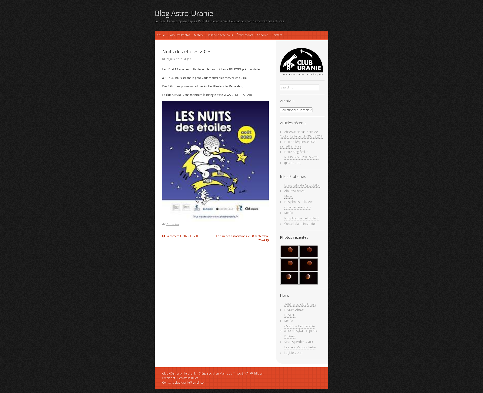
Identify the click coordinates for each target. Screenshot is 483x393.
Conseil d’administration (300, 224)
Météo (288, 213)
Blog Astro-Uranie (184, 13)
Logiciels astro (293, 353)
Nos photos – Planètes (299, 202)
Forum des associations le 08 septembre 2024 (242, 238)
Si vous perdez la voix (298, 342)
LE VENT (289, 315)
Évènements (245, 35)
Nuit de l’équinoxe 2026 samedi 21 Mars (298, 144)
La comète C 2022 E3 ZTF (182, 236)
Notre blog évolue (296, 152)
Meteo (288, 196)
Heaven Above (294, 310)
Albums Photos (180, 35)
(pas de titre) (292, 163)
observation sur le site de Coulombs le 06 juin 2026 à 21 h (301, 134)
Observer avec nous (219, 35)
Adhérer (262, 35)
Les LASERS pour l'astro (300, 347)
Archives (287, 100)
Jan (189, 59)
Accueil (161, 35)
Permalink (172, 224)
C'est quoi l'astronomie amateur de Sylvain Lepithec (299, 328)
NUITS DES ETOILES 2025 (301, 157)
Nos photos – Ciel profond (301, 218)
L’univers (289, 336)
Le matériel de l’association (302, 185)
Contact (277, 35)
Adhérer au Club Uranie (300, 304)
